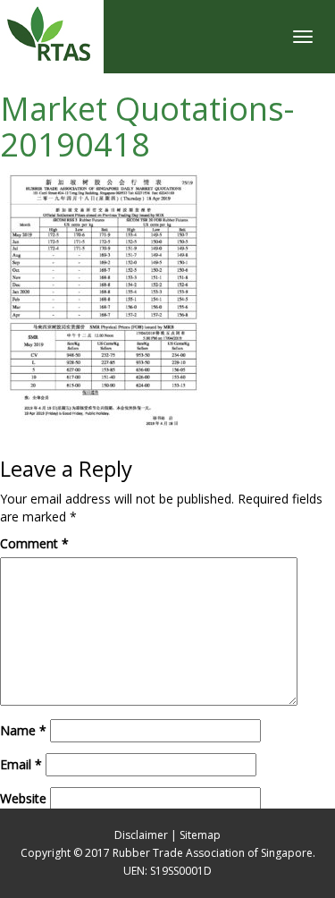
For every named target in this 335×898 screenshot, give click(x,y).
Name (23, 730)
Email (21, 764)
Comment (34, 543)
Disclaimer (141, 835)
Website (23, 798)
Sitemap (200, 835)
